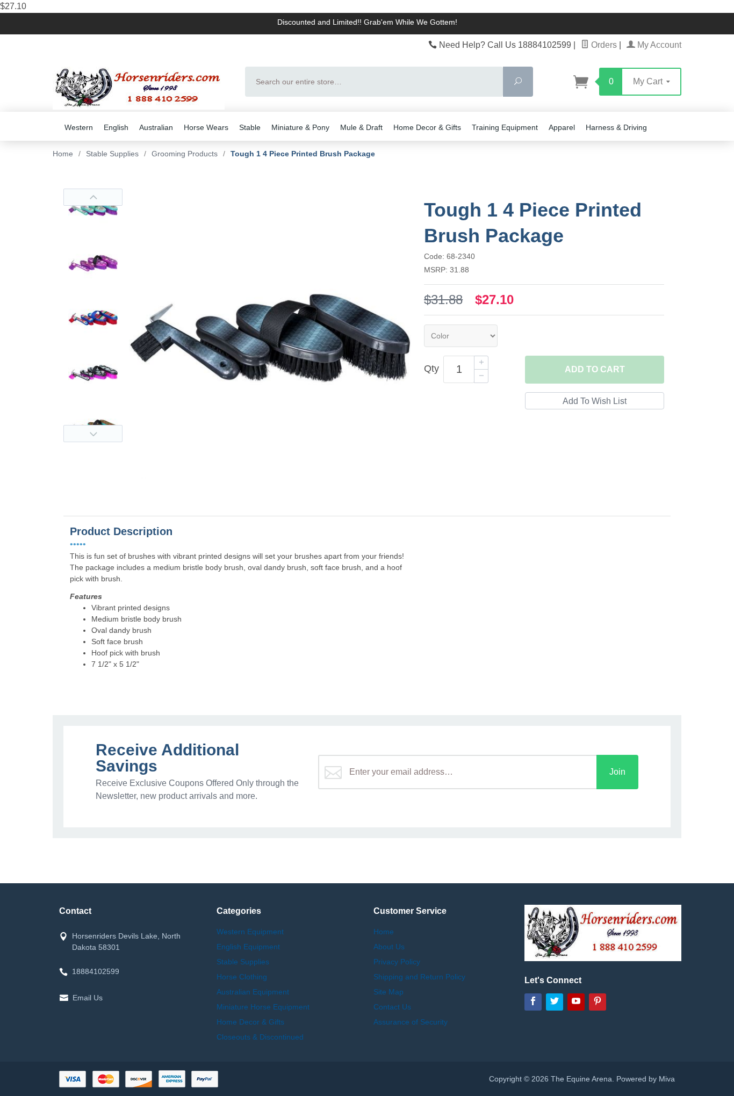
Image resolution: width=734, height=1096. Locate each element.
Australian (156, 127)
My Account (658, 44)
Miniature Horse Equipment (263, 1007)
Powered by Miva (645, 1079)
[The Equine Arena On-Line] (142, 88)
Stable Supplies (243, 961)
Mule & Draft (361, 127)
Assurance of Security (410, 1022)
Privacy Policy (396, 961)
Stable (250, 127)
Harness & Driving (616, 127)
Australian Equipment (253, 991)
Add (595, 369)
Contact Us (392, 1007)
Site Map (388, 991)
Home (63, 153)
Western (78, 127)
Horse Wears (206, 127)
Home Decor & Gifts (427, 127)
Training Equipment (505, 127)
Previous (93, 197)
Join (617, 771)
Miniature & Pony (300, 127)
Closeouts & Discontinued (260, 1037)
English (116, 127)
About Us (389, 946)
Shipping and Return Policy (419, 976)
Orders (603, 44)
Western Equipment (250, 931)
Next (93, 433)
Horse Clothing (242, 976)
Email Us (88, 997)
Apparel (562, 127)
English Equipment (248, 946)
